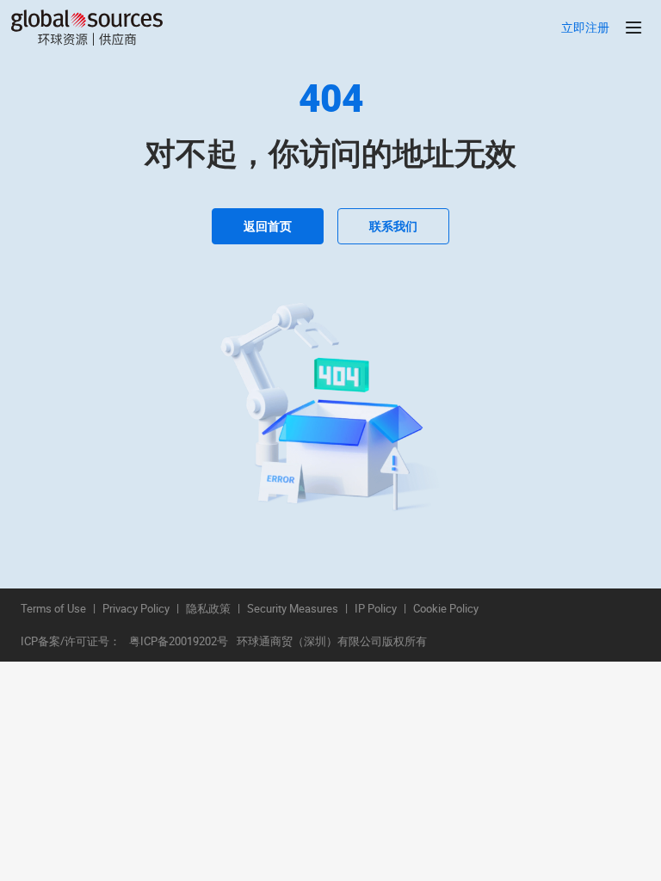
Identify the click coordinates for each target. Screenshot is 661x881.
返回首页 (268, 226)
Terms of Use (53, 609)
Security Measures (292, 609)
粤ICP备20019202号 (178, 642)
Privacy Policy (136, 609)
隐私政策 (208, 609)
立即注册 (585, 28)
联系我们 (393, 226)
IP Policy (376, 609)
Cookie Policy (446, 609)
